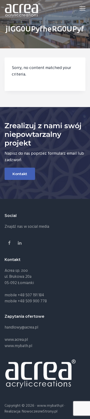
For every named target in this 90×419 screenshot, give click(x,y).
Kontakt (19, 173)
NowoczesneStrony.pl (39, 411)
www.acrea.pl (16, 339)
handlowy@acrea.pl (21, 327)
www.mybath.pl (18, 346)
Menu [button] (77, 8)
